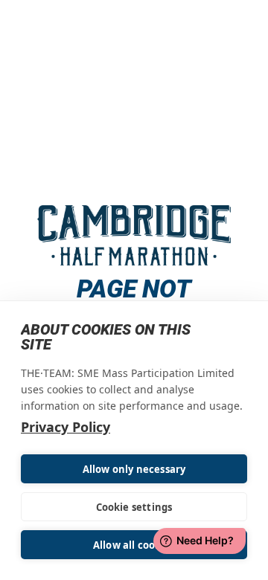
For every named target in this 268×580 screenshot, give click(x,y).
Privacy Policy (65, 427)
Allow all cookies (134, 545)
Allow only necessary (134, 469)
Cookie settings (134, 507)
